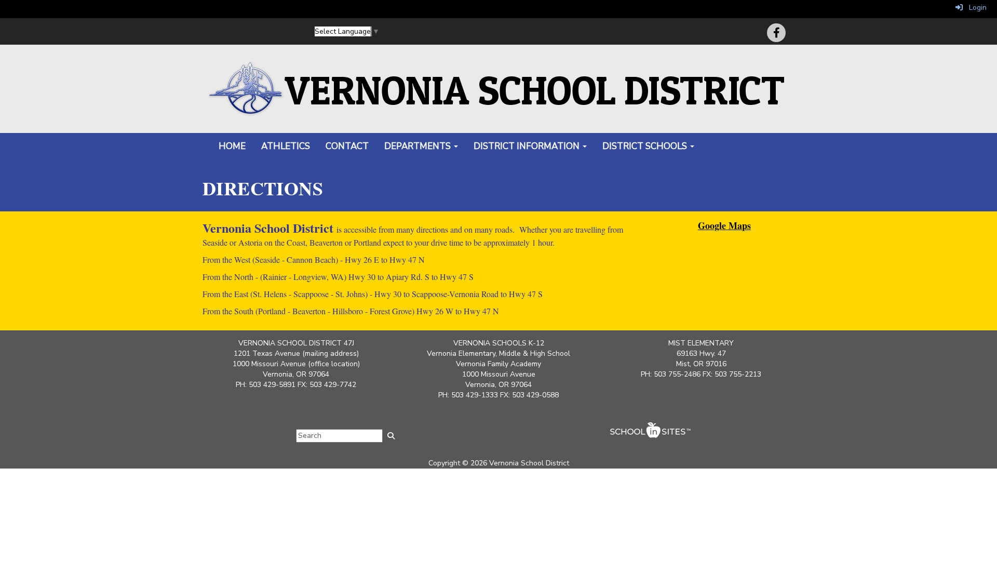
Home (232, 146)
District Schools (645, 146)
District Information (528, 146)
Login (975, 7)
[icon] (776, 32)
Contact (347, 146)
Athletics (285, 146)
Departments (418, 146)
